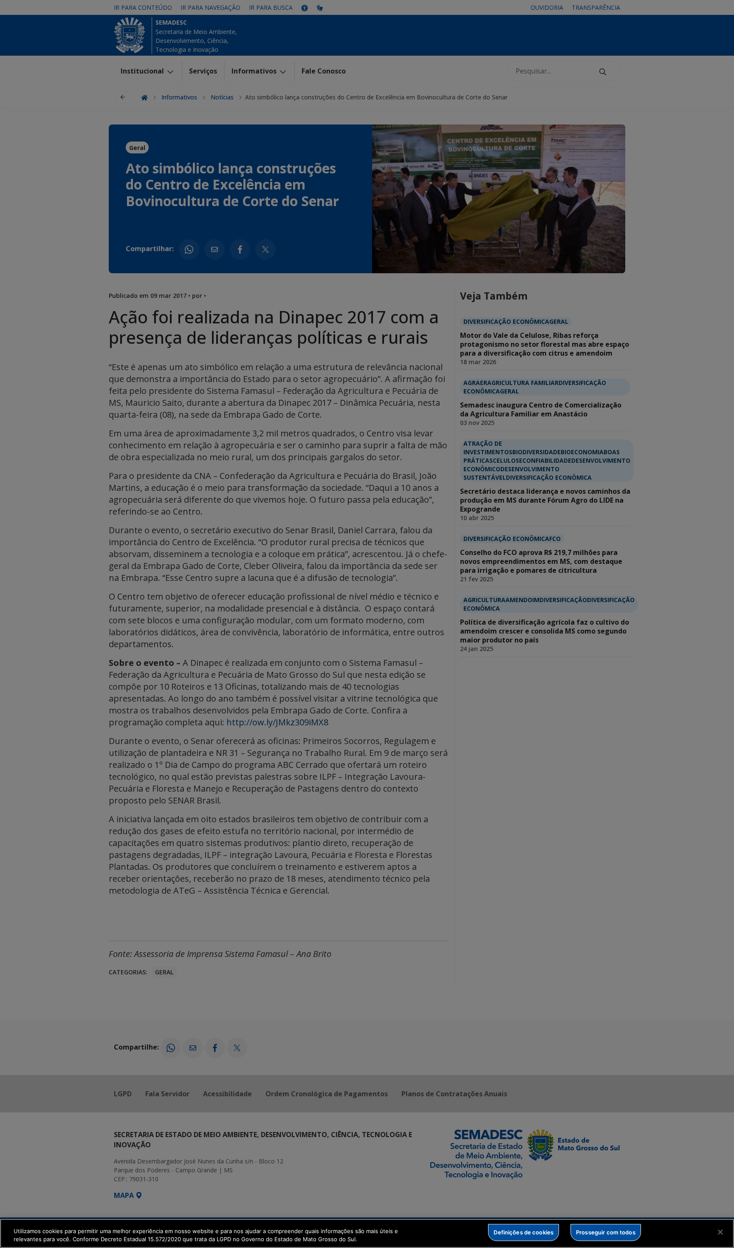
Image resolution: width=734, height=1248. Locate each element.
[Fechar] (720, 1232)
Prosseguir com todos (605, 1232)
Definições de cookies (523, 1232)
